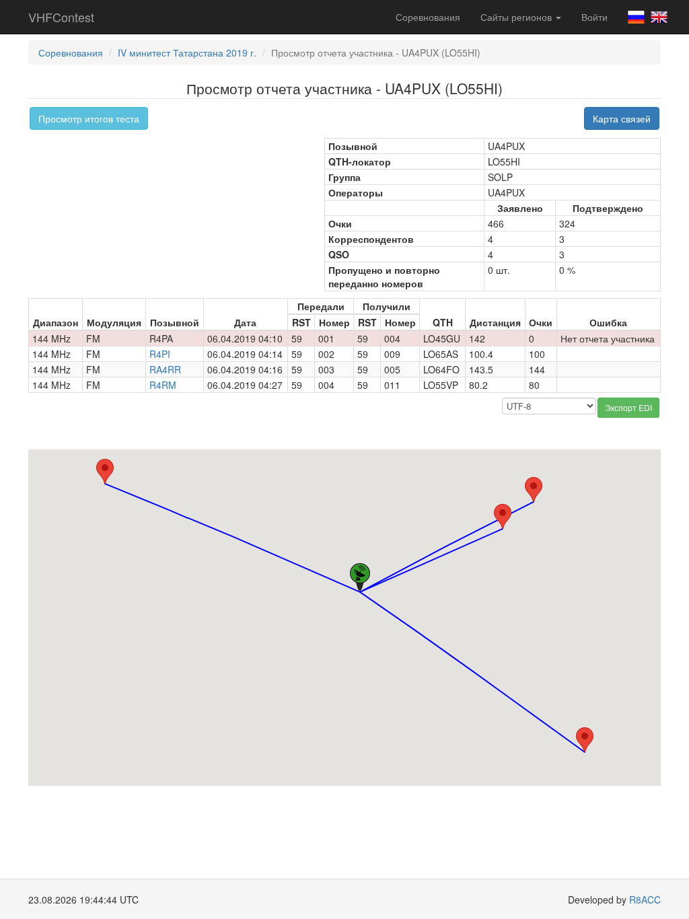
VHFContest (61, 17)
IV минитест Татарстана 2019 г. (187, 52)
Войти (594, 17)
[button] (105, 471)
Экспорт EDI (628, 407)
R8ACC (645, 899)
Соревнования (428, 17)
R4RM (162, 385)
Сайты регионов (517, 17)
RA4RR (165, 369)
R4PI (159, 354)
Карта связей (622, 118)
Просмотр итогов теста (88, 118)
